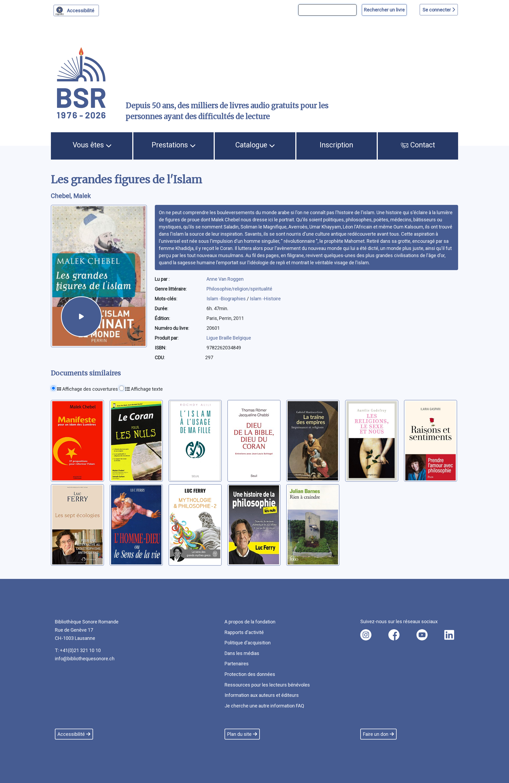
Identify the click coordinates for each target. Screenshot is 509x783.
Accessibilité (80, 10)
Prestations (171, 145)
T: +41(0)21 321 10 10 (78, 650)
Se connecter (437, 9)
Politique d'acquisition (248, 642)
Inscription (336, 145)
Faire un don (375, 734)
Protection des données (250, 674)
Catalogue (252, 145)
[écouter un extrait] (81, 316)
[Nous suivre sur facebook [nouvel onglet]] (394, 634)
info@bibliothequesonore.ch (85, 658)
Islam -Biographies (227, 298)
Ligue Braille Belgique (229, 338)
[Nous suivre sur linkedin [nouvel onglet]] (449, 634)
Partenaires (237, 663)
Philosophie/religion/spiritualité (239, 289)
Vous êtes (89, 145)
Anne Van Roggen (225, 279)
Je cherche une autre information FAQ (264, 706)
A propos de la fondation (250, 621)
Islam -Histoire (265, 298)
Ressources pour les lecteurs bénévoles (267, 685)
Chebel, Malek (71, 196)
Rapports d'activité (244, 632)
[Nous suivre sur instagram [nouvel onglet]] (365, 634)
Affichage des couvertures (89, 389)
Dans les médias (242, 653)
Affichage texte (146, 389)
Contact (421, 145)
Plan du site (239, 734)
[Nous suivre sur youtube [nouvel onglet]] (422, 634)
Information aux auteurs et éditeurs (262, 695)
